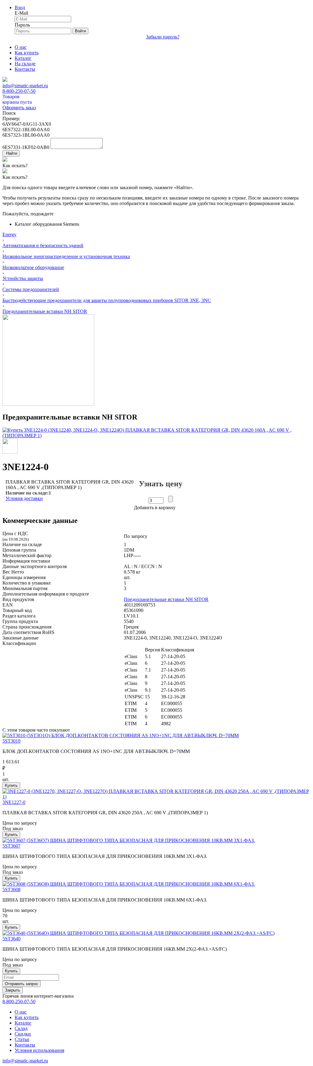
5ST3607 (11, 845)
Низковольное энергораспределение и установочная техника (66, 256)
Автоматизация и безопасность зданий (42, 245)
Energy (9, 234)
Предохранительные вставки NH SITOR (44, 311)
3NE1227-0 (13, 802)
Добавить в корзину (154, 507)
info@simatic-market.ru (25, 85)
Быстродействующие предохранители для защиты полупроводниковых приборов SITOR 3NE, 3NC (106, 300)
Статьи (22, 1039)
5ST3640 (11, 938)
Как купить (27, 52)
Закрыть (12, 990)
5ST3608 (11, 889)
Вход (20, 7)
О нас (21, 47)
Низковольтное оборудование (33, 267)
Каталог (23, 58)
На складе (25, 63)
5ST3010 (11, 741)
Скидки (23, 1033)
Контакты (25, 69)
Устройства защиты (22, 278)
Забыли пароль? (162, 36)
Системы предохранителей (30, 289)
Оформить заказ (19, 107)
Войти (80, 31)
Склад (21, 1028)
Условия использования (39, 1050)
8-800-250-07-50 (18, 91)
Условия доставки (24, 498)
